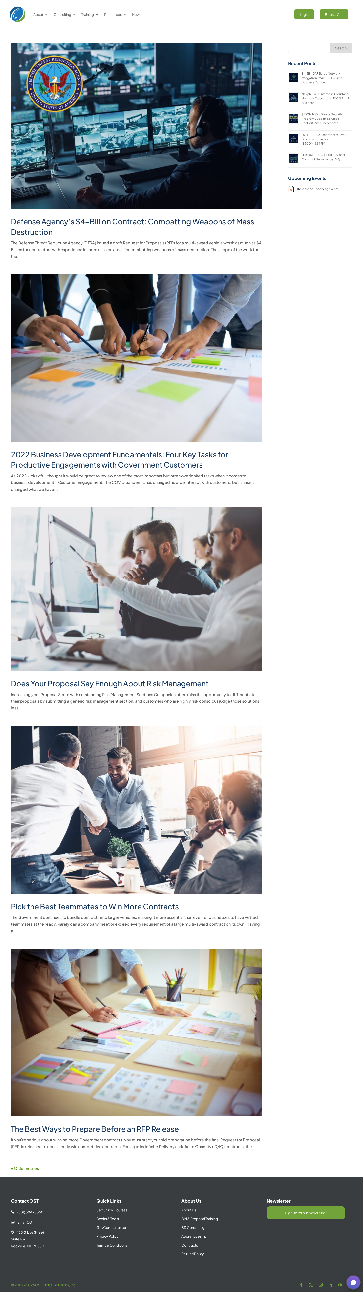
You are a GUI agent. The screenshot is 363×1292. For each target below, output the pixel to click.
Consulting (62, 14)
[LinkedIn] (330, 1285)
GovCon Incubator (111, 1227)
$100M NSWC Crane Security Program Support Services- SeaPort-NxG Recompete (322, 118)
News (136, 14)
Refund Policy (193, 1254)
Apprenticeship (194, 1236)
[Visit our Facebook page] (301, 1285)
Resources (113, 14)
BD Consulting (193, 1227)
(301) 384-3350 (27, 1212)
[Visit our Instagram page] (321, 1285)
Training (87, 14)
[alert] (320, 189)
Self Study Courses (111, 1210)
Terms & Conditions (111, 1245)
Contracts (190, 1245)
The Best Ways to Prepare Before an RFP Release (95, 1128)
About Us (189, 1210)
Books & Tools (107, 1218)
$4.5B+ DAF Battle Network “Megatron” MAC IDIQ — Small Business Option (323, 78)
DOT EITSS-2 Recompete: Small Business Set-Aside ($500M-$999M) (324, 139)
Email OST (22, 1222)
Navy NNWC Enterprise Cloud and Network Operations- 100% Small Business (326, 98)
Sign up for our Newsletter (306, 1213)
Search (341, 48)
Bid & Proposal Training (200, 1218)
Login (304, 14)
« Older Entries (25, 1168)
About (38, 14)
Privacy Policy (107, 1236)
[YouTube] (340, 1285)
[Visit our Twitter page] (311, 1285)
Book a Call (334, 14)
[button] (353, 1282)
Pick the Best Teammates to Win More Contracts (95, 906)
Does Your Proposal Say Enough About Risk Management (110, 683)
